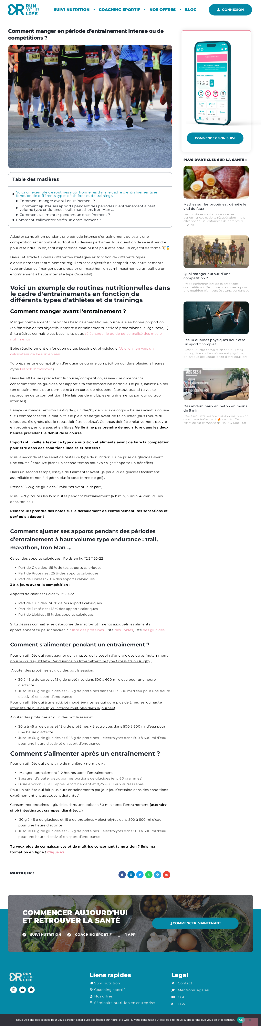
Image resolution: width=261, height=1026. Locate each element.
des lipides (124, 630)
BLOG (191, 9)
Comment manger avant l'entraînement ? (57, 201)
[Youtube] (22, 989)
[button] (122, 874)
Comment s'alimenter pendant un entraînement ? (65, 214)
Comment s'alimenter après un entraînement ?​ (58, 220)
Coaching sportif (119, 9)
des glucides (154, 630)
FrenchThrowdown (36, 369)
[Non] (250, 1022)
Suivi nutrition (72, 9)
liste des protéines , (89, 630)
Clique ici (56, 852)
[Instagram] (13, 989)
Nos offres (162, 9)
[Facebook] (31, 989)
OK (241, 1019)
